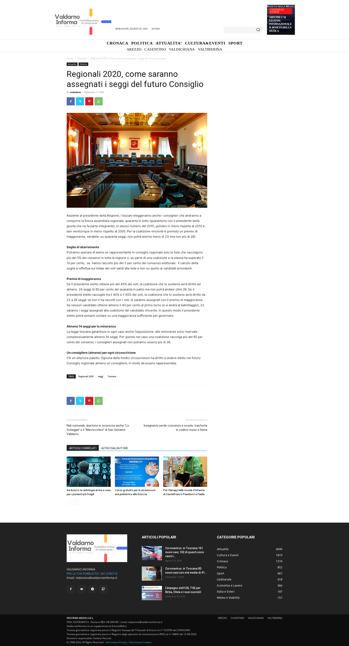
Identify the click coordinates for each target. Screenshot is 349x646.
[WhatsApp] (99, 101)
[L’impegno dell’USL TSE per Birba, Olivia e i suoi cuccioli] (152, 593)
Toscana (112, 376)
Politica (83, 64)
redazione (75, 92)
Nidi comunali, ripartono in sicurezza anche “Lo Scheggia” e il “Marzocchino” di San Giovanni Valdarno (98, 430)
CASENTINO (237, 618)
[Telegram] (92, 589)
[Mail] (82, 589)
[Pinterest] (89, 101)
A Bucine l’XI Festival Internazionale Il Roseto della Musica (280, 24)
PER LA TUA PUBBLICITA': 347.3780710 (92, 573)
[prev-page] (69, 502)
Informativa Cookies (140, 642)
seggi (100, 376)
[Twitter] (80, 101)
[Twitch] (103, 589)
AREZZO (222, 618)
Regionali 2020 (86, 376)
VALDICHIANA (256, 618)
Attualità (82, 58)
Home (70, 58)
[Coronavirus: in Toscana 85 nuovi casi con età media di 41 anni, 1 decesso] (152, 574)
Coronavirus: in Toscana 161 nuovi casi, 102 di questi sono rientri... (184, 552)
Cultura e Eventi (277, 11)
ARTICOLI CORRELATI (82, 448)
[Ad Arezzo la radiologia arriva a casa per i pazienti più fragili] (89, 471)
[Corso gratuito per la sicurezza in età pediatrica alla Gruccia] (137, 471)
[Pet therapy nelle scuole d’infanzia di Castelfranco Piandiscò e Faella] (185, 471)
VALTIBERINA (275, 618)
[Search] (258, 30)
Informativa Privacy (116, 642)
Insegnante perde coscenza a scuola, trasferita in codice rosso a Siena (175, 428)
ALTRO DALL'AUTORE (114, 448)
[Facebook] (71, 101)
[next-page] (75, 502)
